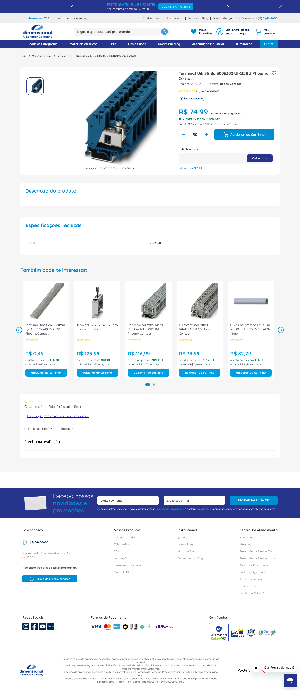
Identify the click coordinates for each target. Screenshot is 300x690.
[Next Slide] (228, 6)
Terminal (62, 56)
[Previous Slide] (72, 6)
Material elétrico (41, 56)
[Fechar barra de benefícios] (279, 6)
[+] (207, 134)
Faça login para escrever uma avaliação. (58, 416)
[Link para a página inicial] (23, 56)
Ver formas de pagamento (226, 113)
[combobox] (122, 32)
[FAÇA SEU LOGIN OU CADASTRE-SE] (233, 31)
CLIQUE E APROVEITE (176, 6)
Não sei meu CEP (188, 168)
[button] (147, 384)
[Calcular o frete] (260, 158)
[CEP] (226, 155)
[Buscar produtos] (164, 31)
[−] (183, 134)
